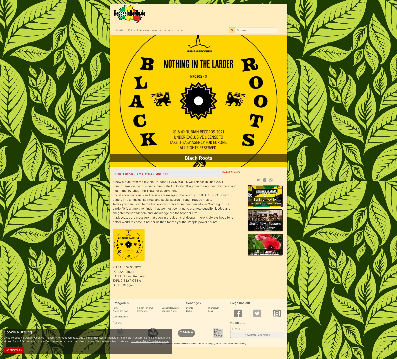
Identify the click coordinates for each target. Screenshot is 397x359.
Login (211, 311)
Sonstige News (169, 311)
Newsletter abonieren (257, 334)
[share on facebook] (265, 180)
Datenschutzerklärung (157, 337)
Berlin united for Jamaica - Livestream (265, 201)
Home (179, 30)
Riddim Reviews (145, 308)
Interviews (143, 30)
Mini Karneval (265, 251)
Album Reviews (120, 311)
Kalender (157, 30)
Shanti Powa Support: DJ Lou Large (265, 225)
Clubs (189, 311)
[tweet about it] (258, 180)
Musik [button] (120, 30)
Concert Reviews (170, 308)
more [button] (167, 30)
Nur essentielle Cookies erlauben (150, 341)
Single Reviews (120, 316)
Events (189, 308)
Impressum (213, 308)
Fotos (131, 30)
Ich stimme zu (14, 349)
